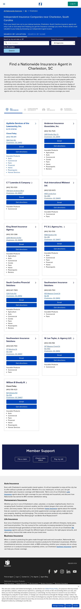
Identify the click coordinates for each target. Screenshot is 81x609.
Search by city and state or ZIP (14, 39)
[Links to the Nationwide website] (7, 566)
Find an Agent (8, 577)
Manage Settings (58, 606)
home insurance (51, 509)
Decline (76, 606)
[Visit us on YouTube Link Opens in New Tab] (75, 573)
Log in (73, 4)
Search (12, 50)
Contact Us (25, 577)
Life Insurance (33, 583)
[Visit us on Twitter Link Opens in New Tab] (56, 573)
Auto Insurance (9, 583)
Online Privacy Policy (51, 589)
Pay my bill (60, 459)
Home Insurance (21, 583)
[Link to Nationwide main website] (40, 5)
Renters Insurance (47, 583)
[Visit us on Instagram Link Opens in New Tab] (62, 573)
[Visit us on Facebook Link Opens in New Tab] (49, 573)
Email (21, 147)
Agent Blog (44, 577)
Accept (68, 606)
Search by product (57, 39)
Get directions (21, 152)
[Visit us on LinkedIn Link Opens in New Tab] (68, 573)
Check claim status (41, 459)
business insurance (64, 547)
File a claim (24, 459)
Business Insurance (61, 583)
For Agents (34, 577)
